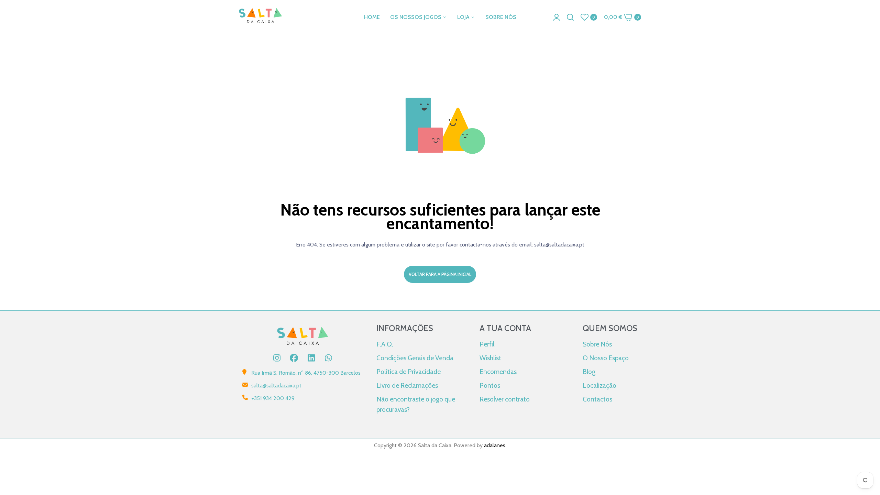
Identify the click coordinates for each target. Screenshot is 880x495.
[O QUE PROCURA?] (570, 17)
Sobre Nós (597, 344)
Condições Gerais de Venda (414, 358)
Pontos (490, 385)
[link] (866, 445)
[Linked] (311, 358)
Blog (589, 371)
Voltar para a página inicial (440, 274)
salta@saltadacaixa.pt (276, 385)
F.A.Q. (384, 344)
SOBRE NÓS (500, 17)
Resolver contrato (505, 399)
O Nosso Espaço (606, 358)
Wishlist (490, 358)
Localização (599, 385)
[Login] (556, 17)
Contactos (597, 399)
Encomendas (498, 371)
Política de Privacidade (408, 371)
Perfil (487, 344)
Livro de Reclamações (407, 385)
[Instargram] (277, 358)
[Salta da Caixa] (260, 17)
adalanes (494, 445)
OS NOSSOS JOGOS (416, 17)
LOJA (464, 17)
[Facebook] (294, 358)
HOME (372, 17)
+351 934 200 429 (273, 398)
